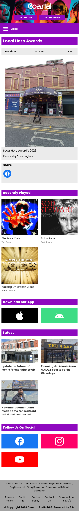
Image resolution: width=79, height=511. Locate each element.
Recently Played (16, 193)
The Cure (6, 242)
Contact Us (49, 499)
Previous (9, 51)
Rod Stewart (47, 242)
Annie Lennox (8, 290)
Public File (22, 499)
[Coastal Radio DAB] (39, 7)
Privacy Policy (9, 499)
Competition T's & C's (66, 499)
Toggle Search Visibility (72, 28)
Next (69, 51)
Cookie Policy (35, 499)
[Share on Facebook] (7, 174)
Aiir (72, 507)
